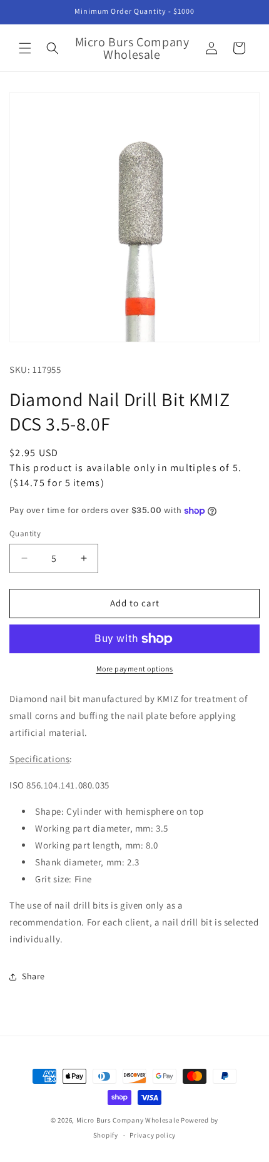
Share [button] (33, 976)
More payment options (134, 668)
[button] (25, 48)
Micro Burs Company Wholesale (128, 1120)
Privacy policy (152, 1135)
